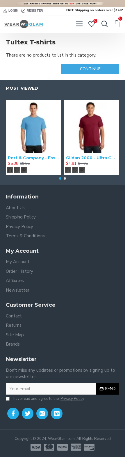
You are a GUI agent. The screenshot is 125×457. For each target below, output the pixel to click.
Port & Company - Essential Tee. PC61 (33, 157)
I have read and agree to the (48, 398)
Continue (90, 69)
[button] (60, 178)
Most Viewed (22, 88)
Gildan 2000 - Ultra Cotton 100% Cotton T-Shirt (91, 157)
